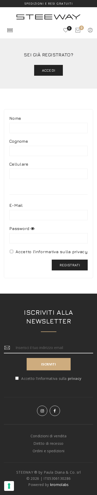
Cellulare (18, 164)
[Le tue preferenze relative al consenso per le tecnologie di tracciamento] (9, 486)
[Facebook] (55, 411)
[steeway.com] (48, 16)
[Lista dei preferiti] (66, 30)
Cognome (18, 141)
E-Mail (16, 205)
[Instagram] (42, 411)
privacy (80, 251)
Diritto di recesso (48, 443)
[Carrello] (78, 30)
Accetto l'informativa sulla (51, 251)
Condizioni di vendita (48, 435)
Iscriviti (48, 364)
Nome (15, 118)
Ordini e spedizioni (49, 450)
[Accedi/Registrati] (90, 30)
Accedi (48, 70)
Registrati (69, 265)
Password (19, 228)
